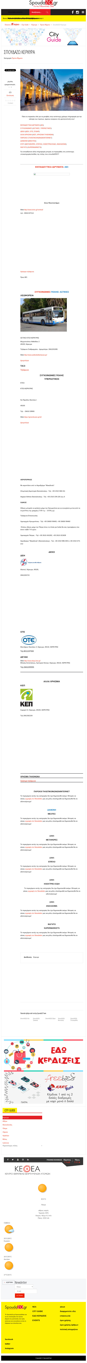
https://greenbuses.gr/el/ (33, 417)
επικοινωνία (65, 1316)
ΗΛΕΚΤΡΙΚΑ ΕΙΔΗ (49, 144)
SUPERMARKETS (34, 147)
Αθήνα (5, 1121)
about (62, 1307)
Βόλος (5, 1139)
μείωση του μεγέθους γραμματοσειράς (9, 87)
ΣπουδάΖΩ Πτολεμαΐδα (74, 1019)
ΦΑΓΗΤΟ (23, 147)
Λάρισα (5, 1132)
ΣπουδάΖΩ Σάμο (50, 1018)
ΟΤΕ (31, 131)
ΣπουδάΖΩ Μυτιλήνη (61, 1019)
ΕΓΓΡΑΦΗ (20, 1295)
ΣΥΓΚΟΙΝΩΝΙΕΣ (26, 128)
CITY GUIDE (37, 1311)
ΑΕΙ (42, 125)
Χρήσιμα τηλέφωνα (27, 271)
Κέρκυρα (34, 25)
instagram (9, 1348)
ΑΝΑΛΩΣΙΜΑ (61, 144)
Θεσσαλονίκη (7, 1125)
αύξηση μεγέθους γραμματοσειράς (11, 87)
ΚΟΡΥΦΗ (9, 1282)
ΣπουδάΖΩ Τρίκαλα (36, 1019)
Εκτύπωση (10, 95)
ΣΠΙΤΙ (22, 144)
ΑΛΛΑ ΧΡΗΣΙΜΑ (26, 134)
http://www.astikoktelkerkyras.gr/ (35, 355)
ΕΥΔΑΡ (36, 131)
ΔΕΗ (27, 131)
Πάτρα (5, 1128)
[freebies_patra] (43, 1073)
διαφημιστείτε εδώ (68, 1311)
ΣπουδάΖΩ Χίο (24, 1018)
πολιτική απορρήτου (69, 1329)
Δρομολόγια (24, 360)
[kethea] (43, 1160)
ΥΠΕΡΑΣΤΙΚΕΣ (45, 128)
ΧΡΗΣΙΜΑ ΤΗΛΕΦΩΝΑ (45, 134)
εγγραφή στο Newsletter (33, 799)
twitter (7, 1344)
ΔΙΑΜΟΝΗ (24, 141)
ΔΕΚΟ (22, 131)
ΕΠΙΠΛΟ (39, 144)
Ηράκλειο (6, 1136)
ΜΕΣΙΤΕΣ (32, 141)
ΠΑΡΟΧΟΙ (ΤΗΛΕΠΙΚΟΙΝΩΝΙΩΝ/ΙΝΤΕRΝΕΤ (36, 138)
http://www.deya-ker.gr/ (32, 661)
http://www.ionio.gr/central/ (33, 210)
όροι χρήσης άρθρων (69, 1325)
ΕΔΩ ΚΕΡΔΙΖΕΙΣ (39, 1316)
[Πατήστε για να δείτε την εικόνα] (51, 90)
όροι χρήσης (65, 1320)
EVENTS (36, 1320)
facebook (9, 1339)
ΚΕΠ (34, 134)
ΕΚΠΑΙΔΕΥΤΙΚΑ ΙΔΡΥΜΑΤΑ (30, 125)
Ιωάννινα (6, 1143)
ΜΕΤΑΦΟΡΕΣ (30, 144)
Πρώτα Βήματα (45, 25)
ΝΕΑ (34, 1307)
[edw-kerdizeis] (43, 1042)
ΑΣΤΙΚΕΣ (36, 128)
